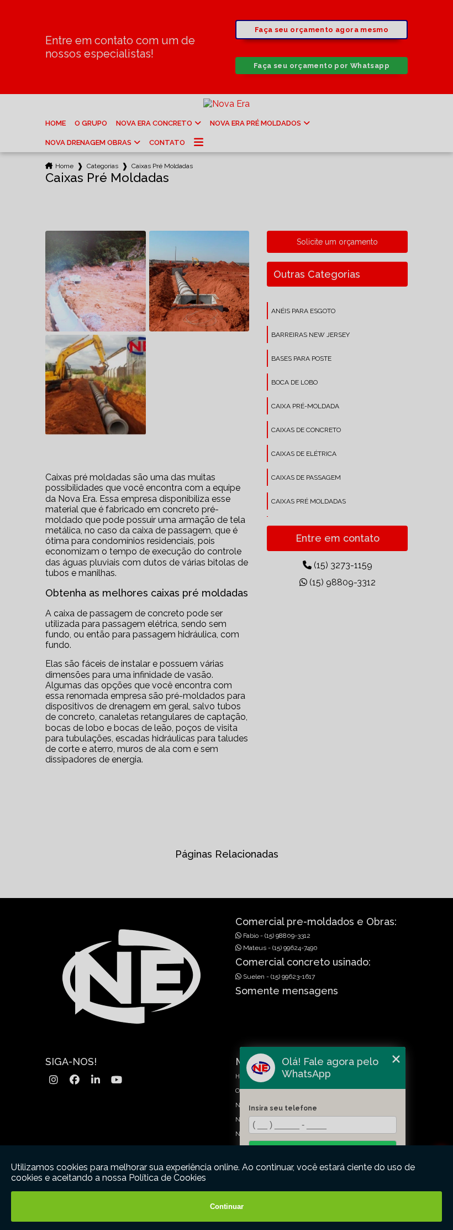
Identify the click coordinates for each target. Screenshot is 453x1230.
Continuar (227, 1206)
